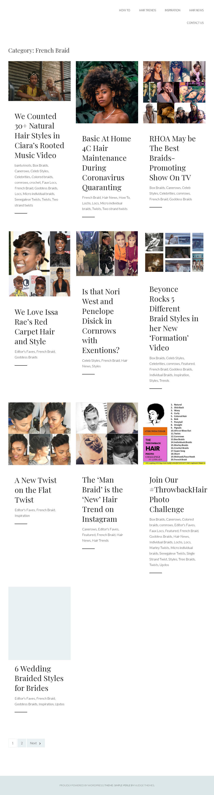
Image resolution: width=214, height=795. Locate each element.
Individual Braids (161, 375)
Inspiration (172, 10)
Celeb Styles (39, 171)
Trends (164, 380)
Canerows (22, 171)
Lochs (86, 203)
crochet (35, 182)
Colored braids (42, 177)
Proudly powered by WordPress (81, 785)
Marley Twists (159, 548)
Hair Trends (147, 10)
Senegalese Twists (28, 199)
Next (33, 743)
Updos (164, 565)
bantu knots (23, 165)
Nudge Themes (144, 785)
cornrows (21, 182)
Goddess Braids (45, 188)
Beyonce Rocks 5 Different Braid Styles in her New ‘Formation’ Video (174, 318)
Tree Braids (186, 559)
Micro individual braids (38, 194)
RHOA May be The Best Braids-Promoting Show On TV (172, 157)
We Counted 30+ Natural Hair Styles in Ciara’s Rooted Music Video (39, 135)
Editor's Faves (25, 351)
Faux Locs (49, 182)
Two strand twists (114, 209)
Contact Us (195, 22)
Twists (46, 199)
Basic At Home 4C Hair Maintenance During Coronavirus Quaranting (106, 162)
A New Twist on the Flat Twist (35, 489)
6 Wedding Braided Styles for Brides (39, 678)
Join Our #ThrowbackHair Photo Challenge (178, 494)
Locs (18, 194)
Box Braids (40, 165)
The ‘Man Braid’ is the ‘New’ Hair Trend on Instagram (102, 498)
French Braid (24, 188)
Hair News (196, 10)
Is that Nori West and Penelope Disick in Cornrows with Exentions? (101, 320)
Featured (188, 363)
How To (124, 10)
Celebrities (22, 177)
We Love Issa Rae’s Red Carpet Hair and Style (36, 326)
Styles (96, 366)
